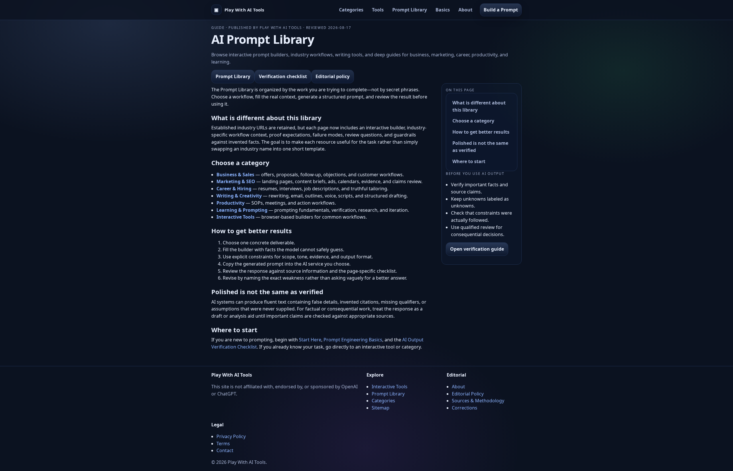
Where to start (468, 161)
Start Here (310, 340)
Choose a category (473, 121)
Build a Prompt (501, 10)
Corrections (464, 408)
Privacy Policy (231, 436)
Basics (443, 10)
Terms (223, 443)
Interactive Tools (389, 386)
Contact (224, 450)
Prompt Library (409, 10)
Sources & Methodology (478, 400)
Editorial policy (333, 76)
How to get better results (480, 132)
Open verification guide (477, 249)
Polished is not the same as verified (480, 146)
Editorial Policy (468, 394)
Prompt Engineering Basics (353, 340)
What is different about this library (479, 106)
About (465, 10)
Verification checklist (283, 76)
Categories (351, 10)
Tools (378, 10)
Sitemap (380, 408)
